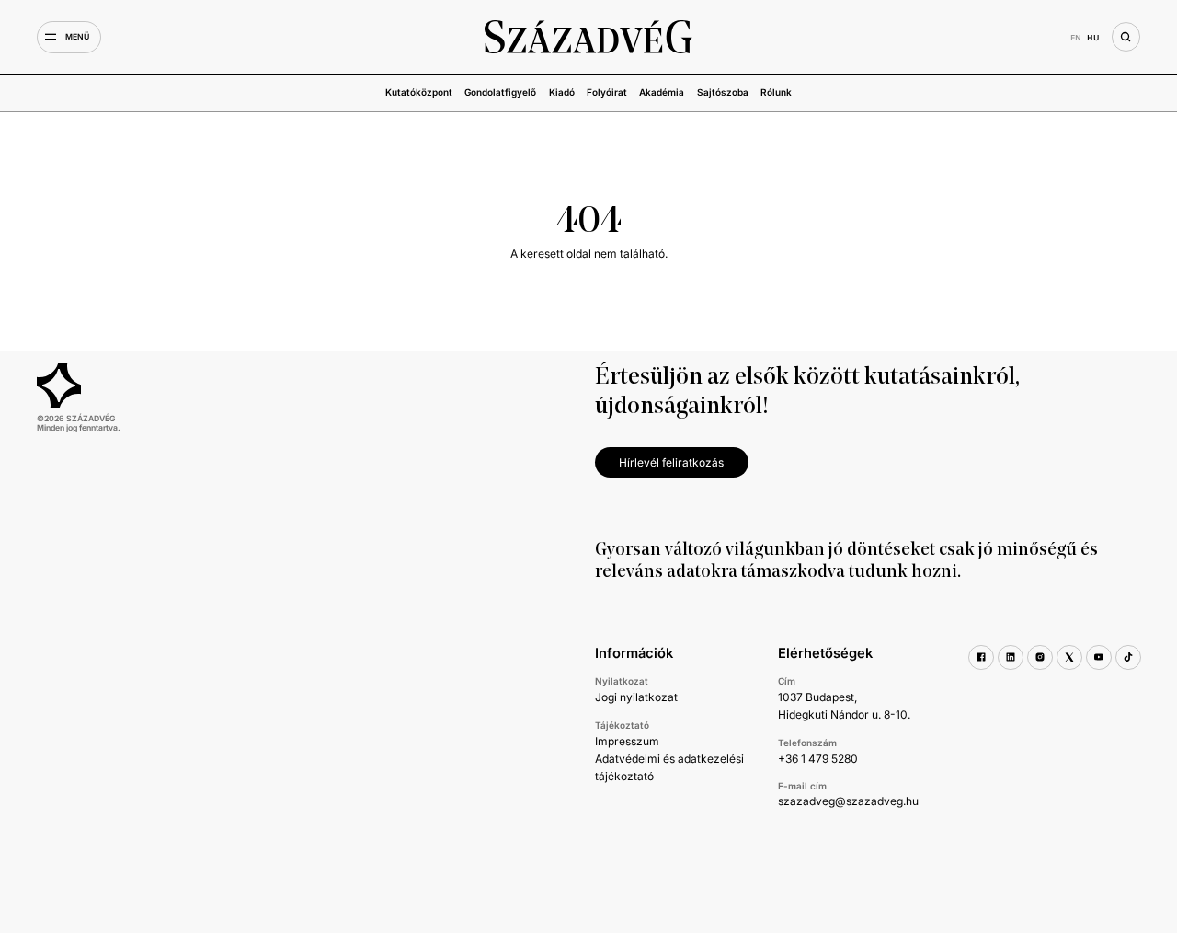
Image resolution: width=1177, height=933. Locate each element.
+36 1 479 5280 (818, 759)
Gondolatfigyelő (500, 92)
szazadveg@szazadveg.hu (848, 801)
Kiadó (562, 92)
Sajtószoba (722, 92)
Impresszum (627, 741)
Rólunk (776, 92)
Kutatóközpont (418, 92)
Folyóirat (607, 92)
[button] (69, 37)
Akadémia (661, 92)
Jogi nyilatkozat (636, 697)
